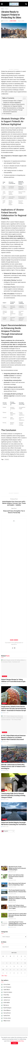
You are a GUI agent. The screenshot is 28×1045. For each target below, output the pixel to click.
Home (2, 8)
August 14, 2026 (5, 826)
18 (3, 969)
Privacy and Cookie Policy (17, 1041)
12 (6, 966)
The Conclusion (7, 113)
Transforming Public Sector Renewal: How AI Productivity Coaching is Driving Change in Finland (13, 795)
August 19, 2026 (5, 741)
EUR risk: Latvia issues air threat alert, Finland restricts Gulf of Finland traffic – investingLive (13, 766)
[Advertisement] (14, 53)
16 (21, 966)
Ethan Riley (6, 994)
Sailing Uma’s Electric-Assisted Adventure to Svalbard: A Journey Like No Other (17, 898)
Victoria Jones (7, 1018)
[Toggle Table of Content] (23, 98)
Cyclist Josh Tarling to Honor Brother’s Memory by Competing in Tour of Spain (17, 907)
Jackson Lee (7, 1000)
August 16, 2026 (5, 799)
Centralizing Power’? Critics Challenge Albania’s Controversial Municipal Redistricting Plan (17, 923)
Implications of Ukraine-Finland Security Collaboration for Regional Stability (13, 105)
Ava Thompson (7, 987)
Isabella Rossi (7, 997)
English (6, 831)
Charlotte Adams (8, 992)
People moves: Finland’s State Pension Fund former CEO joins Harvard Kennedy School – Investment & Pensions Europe (13, 708)
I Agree (14, 1043)
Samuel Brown (7, 1013)
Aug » (5, 975)
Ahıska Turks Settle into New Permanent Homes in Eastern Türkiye (16, 876)
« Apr (2, 975)
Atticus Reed (7, 984)
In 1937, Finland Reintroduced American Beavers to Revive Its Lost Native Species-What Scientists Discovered (13, 737)
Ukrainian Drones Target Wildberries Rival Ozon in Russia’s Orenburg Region (17, 868)
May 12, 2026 (21, 20)
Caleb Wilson (7, 989)
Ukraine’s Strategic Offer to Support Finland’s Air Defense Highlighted (12, 101)
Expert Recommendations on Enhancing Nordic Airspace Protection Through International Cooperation (13, 109)
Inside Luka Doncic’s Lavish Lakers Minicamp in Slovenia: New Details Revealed (18, 915)
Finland (6, 8)
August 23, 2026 (5, 683)
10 (25, 963)
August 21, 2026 (5, 712)
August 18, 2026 (5, 770)
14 (14, 966)
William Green (7, 1020)
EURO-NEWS (13, 20)
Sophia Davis (7, 1015)
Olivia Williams (7, 1010)
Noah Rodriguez (7, 1007)
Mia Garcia (6, 1005)
